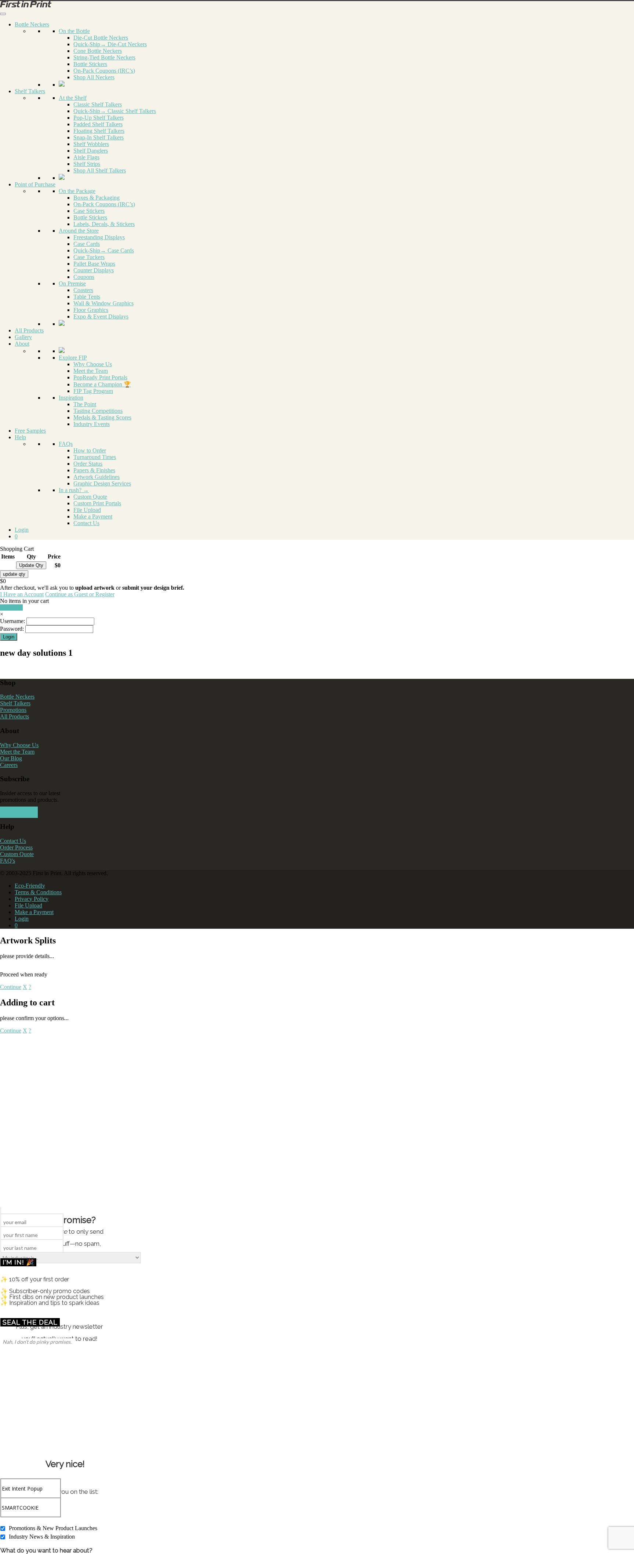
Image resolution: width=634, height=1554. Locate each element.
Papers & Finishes (94, 470)
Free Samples (30, 430)
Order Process (16, 847)
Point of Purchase (35, 184)
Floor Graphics (90, 310)
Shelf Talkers (30, 91)
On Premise (72, 283)
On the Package (77, 191)
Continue (10, 987)
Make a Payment (92, 516)
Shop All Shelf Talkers (99, 170)
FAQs (66, 444)
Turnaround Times (94, 457)
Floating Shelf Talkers (98, 131)
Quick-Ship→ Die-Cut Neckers (110, 44)
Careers (9, 765)
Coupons (83, 277)
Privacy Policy (31, 899)
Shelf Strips (86, 164)
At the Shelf (73, 98)
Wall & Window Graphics (103, 303)
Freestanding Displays (99, 237)
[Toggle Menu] (3, 14)
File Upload (87, 510)
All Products (29, 330)
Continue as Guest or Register (79, 594)
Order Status (87, 464)
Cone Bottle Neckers (97, 51)
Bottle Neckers (32, 24)
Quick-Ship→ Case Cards (103, 250)
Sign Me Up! (19, 812)
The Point (84, 404)
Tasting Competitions (98, 411)
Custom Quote (90, 497)
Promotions (13, 710)
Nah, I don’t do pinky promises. (37, 1342)
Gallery (23, 337)
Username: (12, 621)
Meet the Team (90, 371)
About (22, 344)
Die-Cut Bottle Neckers (100, 37)
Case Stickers (89, 211)
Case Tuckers (89, 257)
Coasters (83, 290)
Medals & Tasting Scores (102, 417)
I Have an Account (22, 594)
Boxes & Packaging (96, 197)
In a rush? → (74, 490)
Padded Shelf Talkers (98, 124)
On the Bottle (74, 31)
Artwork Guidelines (96, 477)
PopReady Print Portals (100, 377)
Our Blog (11, 758)
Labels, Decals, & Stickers (104, 224)
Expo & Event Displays (100, 316)
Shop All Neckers (93, 77)
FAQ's (7, 861)
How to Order (89, 450)
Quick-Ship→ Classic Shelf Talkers (114, 111)
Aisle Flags (86, 157)
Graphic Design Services (102, 483)
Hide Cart (11, 607)
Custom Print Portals (97, 503)
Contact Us (86, 523)
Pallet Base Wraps (94, 264)
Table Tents (86, 297)
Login (22, 530)
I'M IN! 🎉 (18, 1262)
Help (20, 437)
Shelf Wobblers (91, 144)
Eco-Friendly (30, 885)
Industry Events (91, 424)
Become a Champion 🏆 (102, 384)
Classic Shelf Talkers (97, 104)
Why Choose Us (92, 364)
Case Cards (86, 244)
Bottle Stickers (90, 64)
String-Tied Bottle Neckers (104, 57)
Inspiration (71, 397)
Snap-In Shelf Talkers (98, 137)
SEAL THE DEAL (30, 1322)
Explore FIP (73, 357)
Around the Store (79, 231)
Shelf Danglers (90, 151)
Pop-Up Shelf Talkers (98, 117)
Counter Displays (93, 270)
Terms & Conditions (38, 892)
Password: (12, 629)
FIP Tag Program (93, 391)
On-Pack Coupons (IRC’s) (104, 71)
